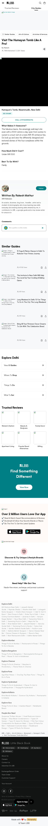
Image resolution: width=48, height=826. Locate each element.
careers (4, 759)
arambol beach (25, 706)
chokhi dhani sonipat (24, 612)
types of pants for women (19, 728)
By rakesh (5, 48)
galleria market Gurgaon (17, 631)
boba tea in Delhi (31, 614)
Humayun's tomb (39, 733)
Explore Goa (7, 703)
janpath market (29, 624)
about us (5, 756)
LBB (3, 733)
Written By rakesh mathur (18, 195)
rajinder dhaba (14, 609)
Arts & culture (17, 733)
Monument (27, 733)
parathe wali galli (29, 609)
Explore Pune (7, 671)
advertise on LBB (8, 766)
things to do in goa (9, 706)
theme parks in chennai (22, 667)
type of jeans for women (19, 721)
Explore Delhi (7, 604)
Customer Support (8, 778)
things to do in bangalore (12, 654)
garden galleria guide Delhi (19, 628)
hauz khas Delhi (20, 619)
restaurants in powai (30, 644)
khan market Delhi (14, 624)
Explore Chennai (8, 661)
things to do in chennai (11, 664)
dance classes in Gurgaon (16, 633)
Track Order (6, 775)
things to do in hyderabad (12, 685)
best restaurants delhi (16, 635)
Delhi (8, 733)
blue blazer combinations (19, 719)
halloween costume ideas (17, 726)
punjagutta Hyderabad (24, 687)
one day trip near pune (26, 675)
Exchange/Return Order (10, 771)
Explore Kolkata (8, 692)
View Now (24, 487)
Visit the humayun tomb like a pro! (16, 735)
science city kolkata (27, 695)
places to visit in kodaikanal (18, 656)
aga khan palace (8, 675)
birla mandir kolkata (9, 695)
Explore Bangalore (9, 651)
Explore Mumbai (8, 640)
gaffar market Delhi (34, 635)
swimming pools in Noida (22, 626)
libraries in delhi (28, 617)
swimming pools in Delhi (17, 621)
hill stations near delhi (10, 607)
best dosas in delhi (15, 614)
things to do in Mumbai (11, 644)
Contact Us (6, 762)
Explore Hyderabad (9, 682)
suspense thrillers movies (11, 716)
